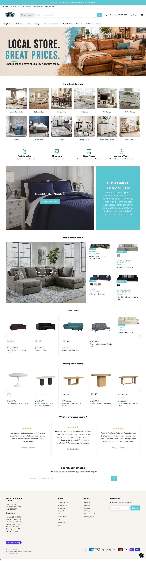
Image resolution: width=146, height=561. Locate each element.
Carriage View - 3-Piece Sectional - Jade (97, 257)
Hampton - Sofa (40, 350)
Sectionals (61, 511)
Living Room (7, 24)
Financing (21, 6)
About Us (5, 6)
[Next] (139, 335)
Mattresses (61, 522)
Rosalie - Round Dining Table (100, 403)
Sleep (98, 24)
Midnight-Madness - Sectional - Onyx (127, 298)
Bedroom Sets (62, 505)
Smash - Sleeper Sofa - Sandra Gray (101, 345)
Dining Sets (61, 508)
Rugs (59, 525)
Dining (36, 24)
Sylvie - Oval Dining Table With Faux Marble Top (44, 404)
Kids (28, 24)
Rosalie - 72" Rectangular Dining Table (71, 404)
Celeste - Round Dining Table (17, 403)
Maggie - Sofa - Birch (125, 332)
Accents (79, 24)
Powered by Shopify (12, 553)
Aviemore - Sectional (96, 294)
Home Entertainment (51, 24)
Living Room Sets (63, 502)
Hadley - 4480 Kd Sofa (70, 350)
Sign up (135, 508)
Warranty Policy (49, 6)
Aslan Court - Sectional (125, 267)
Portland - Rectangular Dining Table (128, 404)
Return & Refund (37, 6)
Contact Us (13, 6)
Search (8, 549)
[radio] (118, 255)
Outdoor (89, 24)
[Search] (99, 15)
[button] (134, 15)
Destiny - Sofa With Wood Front (16, 351)
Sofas (59, 514)
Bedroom (19, 24)
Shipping (28, 6)
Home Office (67, 24)
